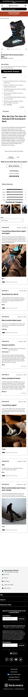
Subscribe (21, 618)
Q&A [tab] (18, 157)
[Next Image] (26, 49)
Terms (14, 639)
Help (1, 595)
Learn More (21, 107)
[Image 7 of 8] (18, 49)
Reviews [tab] (11, 157)
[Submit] (2, 9)
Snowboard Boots (4, 18)
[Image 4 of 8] (13, 49)
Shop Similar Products (11, 71)
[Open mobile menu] (2, 6)
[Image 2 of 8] (10, 49)
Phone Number (7, 642)
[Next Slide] (27, 2)
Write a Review (14, 166)
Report (24, 366)
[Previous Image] (2, 49)
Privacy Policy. (19, 639)
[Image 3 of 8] (11, 49)
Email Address (7, 615)
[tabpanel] (14, 349)
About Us (2, 599)
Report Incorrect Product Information (14, 151)
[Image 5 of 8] (15, 49)
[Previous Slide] (1, 2)
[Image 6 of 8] (16, 49)
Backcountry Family (5, 604)
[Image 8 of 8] (20, 49)
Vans (2, 52)
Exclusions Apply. (6, 631)
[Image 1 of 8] (8, 49)
